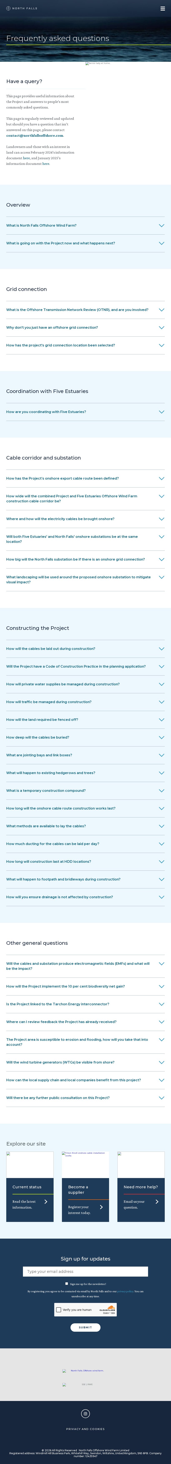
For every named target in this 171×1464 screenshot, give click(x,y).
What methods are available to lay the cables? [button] (46, 826)
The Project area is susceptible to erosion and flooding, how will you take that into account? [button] (77, 1042)
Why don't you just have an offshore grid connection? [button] (52, 328)
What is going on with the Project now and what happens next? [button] (60, 243)
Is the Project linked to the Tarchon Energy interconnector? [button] (57, 1004)
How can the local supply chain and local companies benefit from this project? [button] (73, 1080)
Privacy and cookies (85, 1429)
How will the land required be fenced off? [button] (42, 720)
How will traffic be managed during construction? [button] (49, 702)
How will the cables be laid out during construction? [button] (50, 649)
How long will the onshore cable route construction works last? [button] (61, 808)
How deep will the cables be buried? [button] (37, 737)
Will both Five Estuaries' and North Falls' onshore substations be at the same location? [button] (72, 539)
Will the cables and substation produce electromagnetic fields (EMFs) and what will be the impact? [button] (78, 966)
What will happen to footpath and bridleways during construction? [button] (63, 879)
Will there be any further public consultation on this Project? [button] (58, 1098)
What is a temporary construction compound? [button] (46, 791)
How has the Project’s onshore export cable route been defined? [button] (62, 478)
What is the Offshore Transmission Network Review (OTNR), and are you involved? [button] (77, 310)
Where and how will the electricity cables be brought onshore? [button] (60, 519)
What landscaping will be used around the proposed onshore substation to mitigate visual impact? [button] (78, 579)
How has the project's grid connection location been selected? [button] (60, 345)
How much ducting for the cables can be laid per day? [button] (52, 844)
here (26, 158)
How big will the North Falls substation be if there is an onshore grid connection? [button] (75, 559)
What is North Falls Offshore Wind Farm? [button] (41, 225)
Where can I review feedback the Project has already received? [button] (61, 1022)
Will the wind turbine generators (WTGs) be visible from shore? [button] (60, 1062)
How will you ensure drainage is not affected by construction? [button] (59, 897)
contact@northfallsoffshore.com (34, 135)
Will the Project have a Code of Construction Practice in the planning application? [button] (76, 666)
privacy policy (125, 1291)
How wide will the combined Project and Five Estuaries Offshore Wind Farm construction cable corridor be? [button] (71, 498)
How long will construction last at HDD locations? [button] (48, 862)
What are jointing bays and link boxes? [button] (39, 755)
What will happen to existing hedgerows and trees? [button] (50, 773)
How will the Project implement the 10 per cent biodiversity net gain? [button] (65, 986)
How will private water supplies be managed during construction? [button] (63, 684)
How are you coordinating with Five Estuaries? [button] (46, 412)
